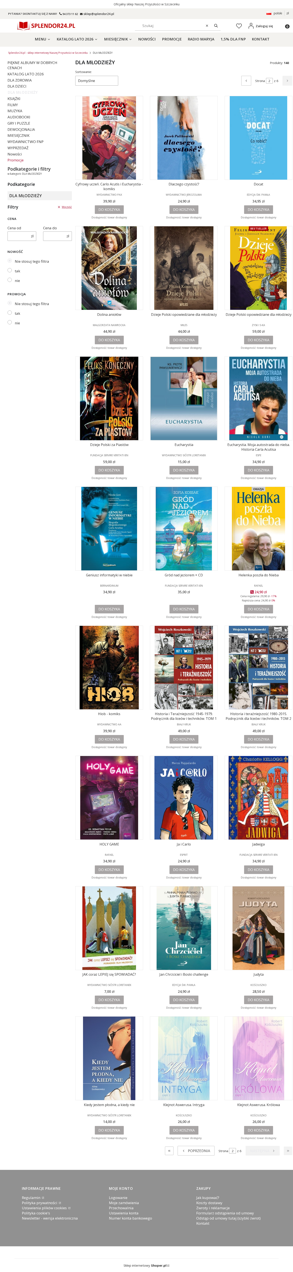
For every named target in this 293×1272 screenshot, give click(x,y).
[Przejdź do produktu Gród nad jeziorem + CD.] (183, 528)
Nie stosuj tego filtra (32, 261)
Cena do (50, 227)
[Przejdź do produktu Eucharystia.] (183, 398)
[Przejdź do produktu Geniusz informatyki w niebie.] (109, 528)
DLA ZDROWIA (20, 80)
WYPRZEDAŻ (18, 147)
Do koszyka (109, 209)
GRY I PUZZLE (19, 123)
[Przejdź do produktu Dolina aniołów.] (109, 268)
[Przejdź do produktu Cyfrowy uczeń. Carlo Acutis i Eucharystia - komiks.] (109, 138)
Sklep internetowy (145, 1265)
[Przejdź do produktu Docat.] (258, 138)
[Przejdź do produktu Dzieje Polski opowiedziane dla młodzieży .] (183, 268)
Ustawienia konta (124, 1213)
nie (17, 280)
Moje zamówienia (124, 1202)
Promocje (16, 160)
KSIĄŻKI (14, 98)
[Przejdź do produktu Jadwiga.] (258, 798)
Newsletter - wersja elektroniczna (50, 1218)
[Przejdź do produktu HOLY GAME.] (109, 798)
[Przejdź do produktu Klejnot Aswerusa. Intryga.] (183, 1058)
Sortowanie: (83, 72)
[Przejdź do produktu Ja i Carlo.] (183, 798)
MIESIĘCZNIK (18, 135)
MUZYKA (15, 110)
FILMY (13, 104)
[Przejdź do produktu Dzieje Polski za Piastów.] (109, 398)
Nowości (15, 154)
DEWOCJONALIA (21, 129)
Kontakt (202, 1223)
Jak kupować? (207, 1197)
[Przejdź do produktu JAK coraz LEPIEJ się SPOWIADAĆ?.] (109, 928)
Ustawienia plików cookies (45, 1207)
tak (17, 270)
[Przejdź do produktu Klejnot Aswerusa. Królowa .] (258, 1058)
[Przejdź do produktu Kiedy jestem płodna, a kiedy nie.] (109, 1058)
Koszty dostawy (209, 1202)
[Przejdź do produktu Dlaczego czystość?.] (183, 138)
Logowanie (118, 1197)
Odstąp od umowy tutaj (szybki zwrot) (228, 1218)
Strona (260, 81)
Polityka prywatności (40, 1202)
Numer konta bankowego (130, 1218)
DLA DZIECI (17, 86)
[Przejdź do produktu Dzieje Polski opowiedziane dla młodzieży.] (258, 268)
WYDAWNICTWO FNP (26, 141)
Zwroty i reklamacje (213, 1207)
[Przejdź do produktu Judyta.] (258, 928)
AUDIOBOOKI (19, 117)
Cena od (14, 227)
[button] (216, 26)
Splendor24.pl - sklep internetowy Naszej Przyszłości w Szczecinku (48, 53)
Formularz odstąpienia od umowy (225, 1213)
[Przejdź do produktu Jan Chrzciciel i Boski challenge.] (183, 928)
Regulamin (31, 1197)
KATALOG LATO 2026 (26, 74)
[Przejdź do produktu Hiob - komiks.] (109, 667)
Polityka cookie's (36, 1213)
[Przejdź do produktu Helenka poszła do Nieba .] (258, 528)
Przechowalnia (121, 1207)
